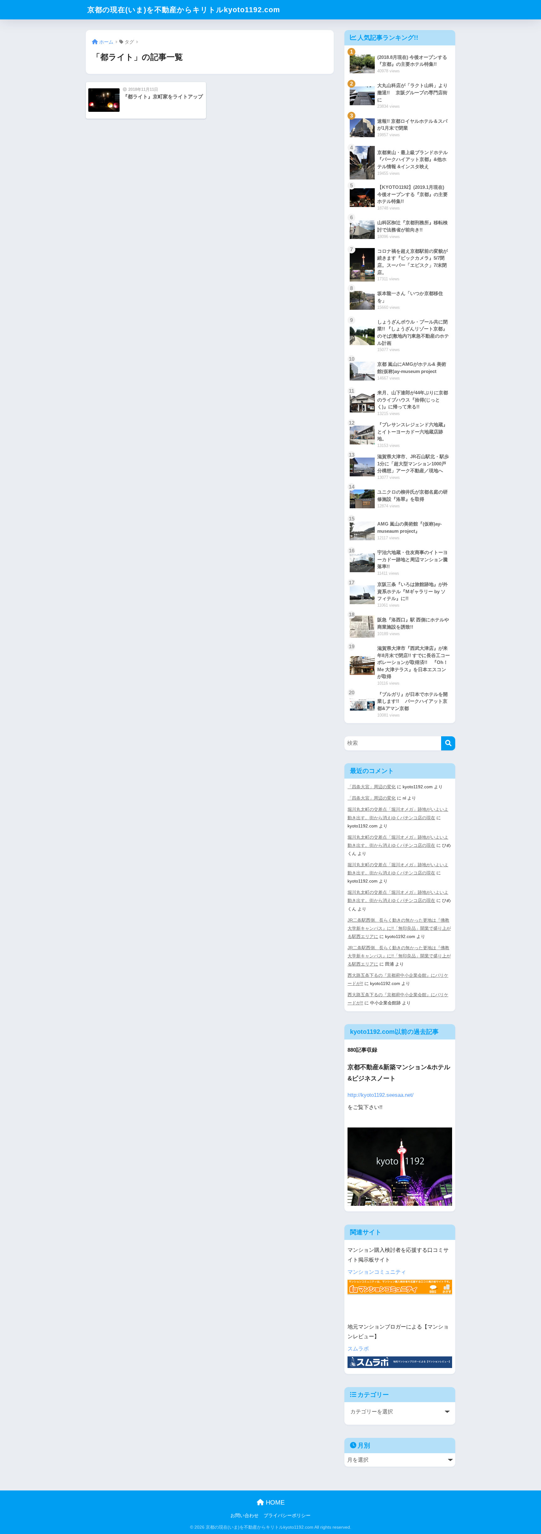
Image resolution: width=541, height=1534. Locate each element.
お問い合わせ (244, 1515)
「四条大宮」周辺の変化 (372, 786)
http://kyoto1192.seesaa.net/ (381, 1095)
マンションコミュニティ (377, 1272)
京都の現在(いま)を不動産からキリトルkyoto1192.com (183, 10)
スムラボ (358, 1349)
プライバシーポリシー (287, 1515)
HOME (274, 1502)
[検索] (448, 743)
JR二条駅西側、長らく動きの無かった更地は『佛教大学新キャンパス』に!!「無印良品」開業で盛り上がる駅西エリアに (399, 928)
